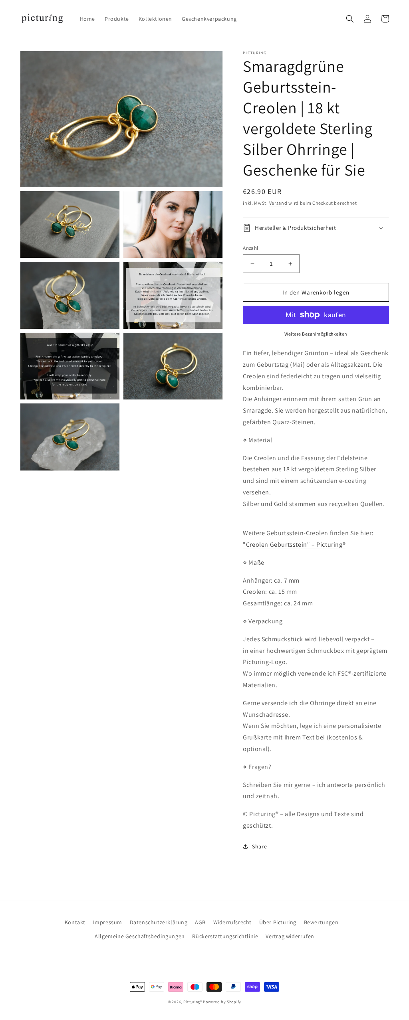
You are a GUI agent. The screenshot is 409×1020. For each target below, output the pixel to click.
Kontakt (75, 922)
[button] (350, 19)
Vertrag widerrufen (290, 936)
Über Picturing (277, 922)
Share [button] (259, 846)
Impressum (107, 922)
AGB (200, 922)
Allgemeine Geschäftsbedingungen (140, 936)
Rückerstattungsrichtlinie (225, 936)
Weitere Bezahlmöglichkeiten (315, 334)
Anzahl (250, 248)
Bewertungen (321, 922)
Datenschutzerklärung (159, 922)
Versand (278, 203)
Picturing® (192, 1001)
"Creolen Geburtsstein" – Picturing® (294, 544)
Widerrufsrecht (232, 922)
